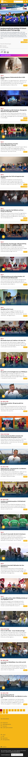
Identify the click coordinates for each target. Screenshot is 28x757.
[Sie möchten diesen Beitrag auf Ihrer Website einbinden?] (5, 52)
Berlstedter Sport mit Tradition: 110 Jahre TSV (13, 340)
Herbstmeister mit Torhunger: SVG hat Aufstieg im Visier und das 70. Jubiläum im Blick (13, 244)
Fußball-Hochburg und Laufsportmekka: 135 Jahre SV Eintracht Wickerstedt (13, 277)
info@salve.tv (5, 722)
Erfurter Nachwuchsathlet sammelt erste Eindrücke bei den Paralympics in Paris (12, 436)
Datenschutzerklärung (15, 751)
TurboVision (10, 727)
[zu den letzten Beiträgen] (7, 712)
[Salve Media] (14, 6)
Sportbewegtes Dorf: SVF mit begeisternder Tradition (12, 177)
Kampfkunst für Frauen (7, 309)
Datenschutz (4, 738)
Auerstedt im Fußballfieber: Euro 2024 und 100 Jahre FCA (13, 662)
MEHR (25, 40)
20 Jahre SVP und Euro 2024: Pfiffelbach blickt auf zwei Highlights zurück (14, 598)
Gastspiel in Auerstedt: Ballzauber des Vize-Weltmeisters (12, 566)
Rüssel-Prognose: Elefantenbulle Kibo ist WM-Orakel (13, 78)
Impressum (4, 726)
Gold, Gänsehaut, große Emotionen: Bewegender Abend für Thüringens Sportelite (14, 110)
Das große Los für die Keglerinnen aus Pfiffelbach (14, 372)
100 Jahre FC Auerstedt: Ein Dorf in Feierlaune (13, 534)
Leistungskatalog (5, 739)
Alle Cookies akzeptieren (17, 754)
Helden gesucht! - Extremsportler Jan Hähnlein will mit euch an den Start (13, 469)
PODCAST (23, 42)
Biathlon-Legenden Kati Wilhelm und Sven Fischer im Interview (12, 210)
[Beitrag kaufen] (8, 52)
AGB (3, 736)
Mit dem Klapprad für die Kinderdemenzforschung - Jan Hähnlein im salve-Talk (14, 696)
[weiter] (4, 712)
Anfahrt (3, 734)
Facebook (4, 746)
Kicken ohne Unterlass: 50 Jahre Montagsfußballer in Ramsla (9, 144)
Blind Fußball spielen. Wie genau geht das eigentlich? (12, 403)
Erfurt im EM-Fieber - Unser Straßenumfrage (13, 630)
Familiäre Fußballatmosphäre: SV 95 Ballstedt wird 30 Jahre (13, 502)
